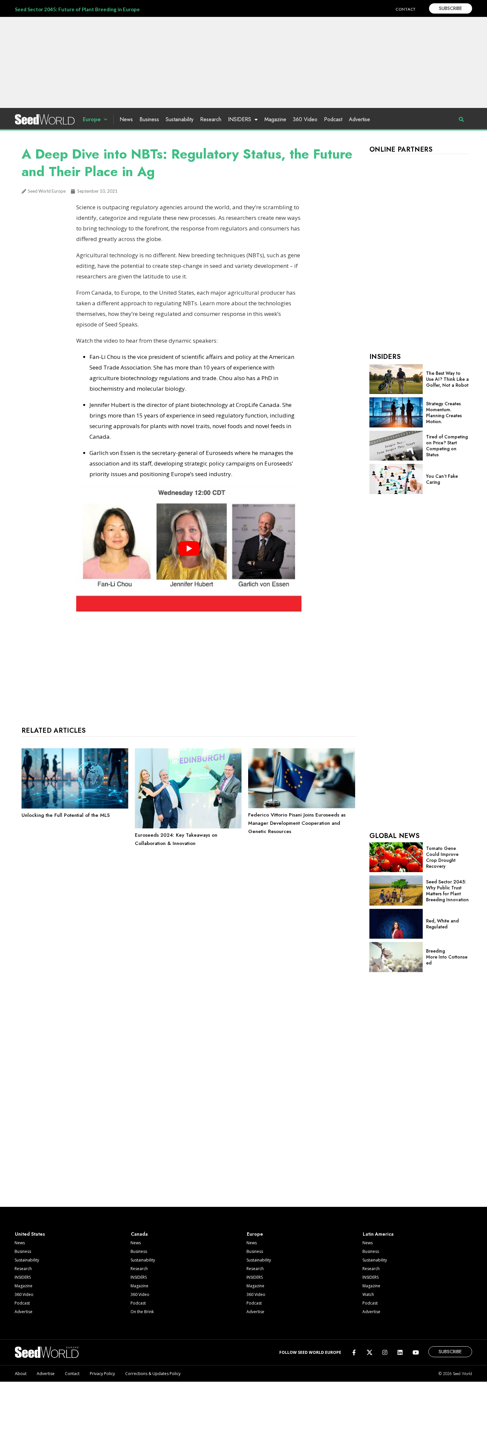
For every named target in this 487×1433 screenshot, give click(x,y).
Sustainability (179, 119)
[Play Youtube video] (188, 548)
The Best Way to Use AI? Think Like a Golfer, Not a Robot (447, 379)
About (21, 1373)
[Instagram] (385, 1352)
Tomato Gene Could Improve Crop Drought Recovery (442, 857)
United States (30, 1234)
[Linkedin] (400, 1352)
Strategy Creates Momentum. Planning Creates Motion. (444, 412)
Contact (72, 1373)
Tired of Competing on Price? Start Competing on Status (447, 445)
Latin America (378, 1234)
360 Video (305, 119)
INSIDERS (239, 119)
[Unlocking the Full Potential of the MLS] (75, 807)
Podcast (333, 119)
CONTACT (406, 9)
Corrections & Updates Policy (153, 1373)
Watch (368, 1294)
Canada (139, 1234)
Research (210, 119)
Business (149, 119)
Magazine (275, 119)
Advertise (359, 119)
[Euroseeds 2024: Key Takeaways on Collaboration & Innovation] (188, 826)
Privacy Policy (102, 1373)
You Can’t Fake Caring (442, 479)
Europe (92, 119)
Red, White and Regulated (442, 923)
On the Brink (142, 1311)
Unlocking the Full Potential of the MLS (66, 815)
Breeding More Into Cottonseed (446, 957)
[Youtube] (415, 1352)
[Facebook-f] (354, 1352)
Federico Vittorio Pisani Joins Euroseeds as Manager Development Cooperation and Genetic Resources (297, 823)
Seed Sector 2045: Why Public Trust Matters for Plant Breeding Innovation (447, 890)
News (126, 119)
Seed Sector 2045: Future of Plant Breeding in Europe (77, 9)
